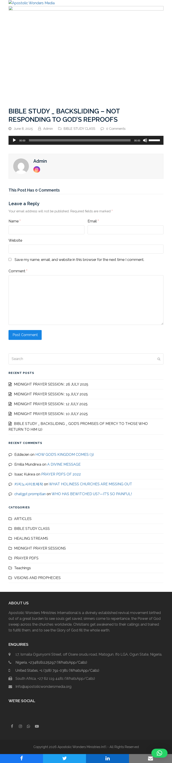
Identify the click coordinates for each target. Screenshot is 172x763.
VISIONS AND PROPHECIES (37, 578)
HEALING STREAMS (31, 538)
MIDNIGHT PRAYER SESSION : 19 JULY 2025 (51, 394)
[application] (86, 140)
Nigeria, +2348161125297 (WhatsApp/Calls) (51, 662)
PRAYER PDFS (26, 558)
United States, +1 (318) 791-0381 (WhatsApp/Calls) (57, 670)
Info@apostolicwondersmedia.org (43, 686)
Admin (48, 128)
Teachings (22, 568)
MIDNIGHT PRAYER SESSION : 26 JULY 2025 (51, 384)
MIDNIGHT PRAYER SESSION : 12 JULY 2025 (51, 404)
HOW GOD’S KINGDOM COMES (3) (64, 454)
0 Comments (115, 128)
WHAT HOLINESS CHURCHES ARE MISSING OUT (90, 484)
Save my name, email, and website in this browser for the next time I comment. (79, 260)
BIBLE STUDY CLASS (79, 128)
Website (15, 240)
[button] (161, 3)
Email (93, 221)
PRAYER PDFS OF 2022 (61, 474)
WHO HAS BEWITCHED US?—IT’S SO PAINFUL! (92, 494)
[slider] (155, 140)
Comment (18, 271)
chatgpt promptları (30, 494)
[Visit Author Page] (21, 166)
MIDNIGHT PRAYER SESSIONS (40, 548)
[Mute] (145, 140)
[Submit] (158, 359)
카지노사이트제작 (28, 484)
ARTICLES (23, 519)
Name (15, 221)
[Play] (14, 140)
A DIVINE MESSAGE (64, 464)
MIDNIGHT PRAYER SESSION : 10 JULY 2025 (51, 414)
